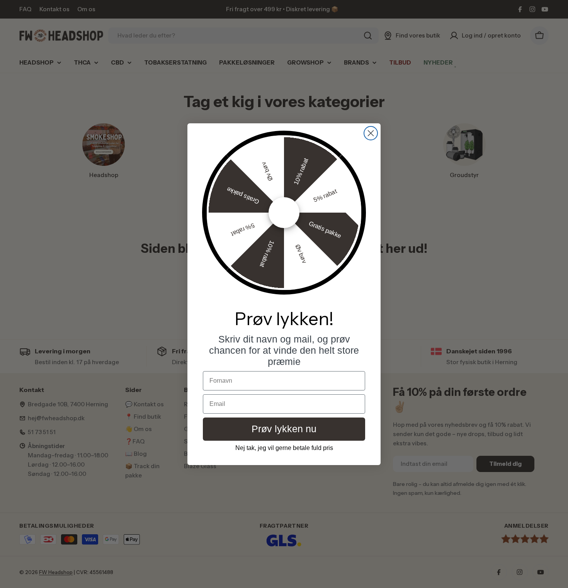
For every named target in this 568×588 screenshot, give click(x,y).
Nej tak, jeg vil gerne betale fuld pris (284, 448)
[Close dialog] (371, 133)
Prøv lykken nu (284, 428)
